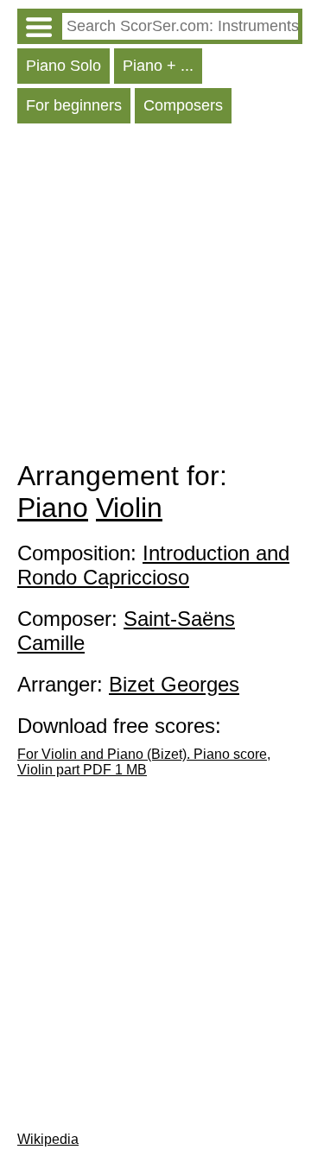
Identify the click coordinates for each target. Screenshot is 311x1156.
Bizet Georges (174, 684)
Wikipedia (48, 1139)
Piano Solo (63, 65)
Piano (52, 507)
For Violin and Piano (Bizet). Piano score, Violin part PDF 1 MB (143, 762)
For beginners (74, 105)
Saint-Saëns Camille (126, 630)
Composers (183, 105)
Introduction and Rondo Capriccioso (153, 565)
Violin (129, 507)
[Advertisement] (155, 296)
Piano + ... (158, 65)
